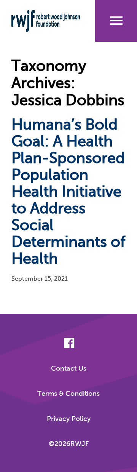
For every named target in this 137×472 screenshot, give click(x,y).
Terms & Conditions (68, 393)
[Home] (45, 21)
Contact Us (68, 368)
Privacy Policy (69, 418)
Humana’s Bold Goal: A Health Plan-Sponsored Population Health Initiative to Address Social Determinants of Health (68, 191)
